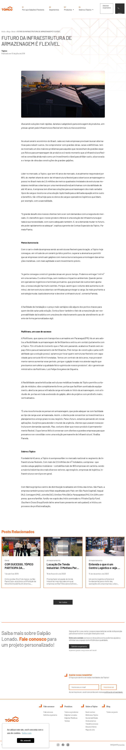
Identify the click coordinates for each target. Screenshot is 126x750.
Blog (8, 32)
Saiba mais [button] (27, 733)
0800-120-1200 (120, 13)
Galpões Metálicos (70, 718)
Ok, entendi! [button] (25, 740)
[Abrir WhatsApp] (120, 744)
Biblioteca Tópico (92, 715)
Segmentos (54, 8)
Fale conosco (48, 712)
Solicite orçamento (79, 646)
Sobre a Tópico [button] (85, 8)
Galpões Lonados (70, 715)
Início (3, 32)
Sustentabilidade (92, 718)
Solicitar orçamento (107, 7)
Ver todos (63, 602)
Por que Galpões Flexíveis (33, 8)
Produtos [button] (68, 8)
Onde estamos (91, 721)
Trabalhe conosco (92, 724)
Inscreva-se (109, 687)
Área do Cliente (91, 727)
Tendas (67, 721)
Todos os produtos (71, 712)
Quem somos (90, 712)
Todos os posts (112, 712)
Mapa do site (90, 730)
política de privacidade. (113, 692)
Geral (13, 32)
